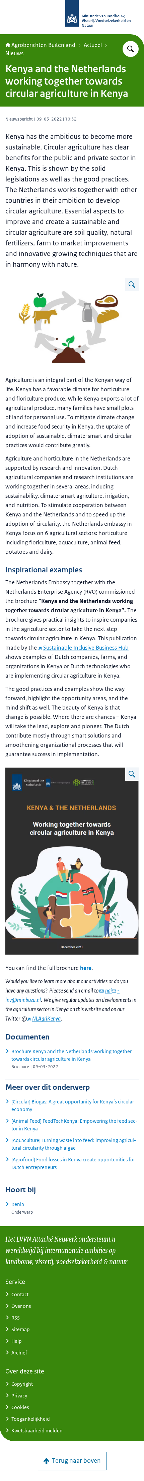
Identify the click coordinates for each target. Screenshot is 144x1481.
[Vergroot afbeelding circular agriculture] (132, 284)
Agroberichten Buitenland (43, 45)
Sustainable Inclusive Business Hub (86, 647)
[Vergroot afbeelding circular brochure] (132, 774)
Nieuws (14, 53)
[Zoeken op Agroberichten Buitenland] (131, 49)
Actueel (93, 45)
